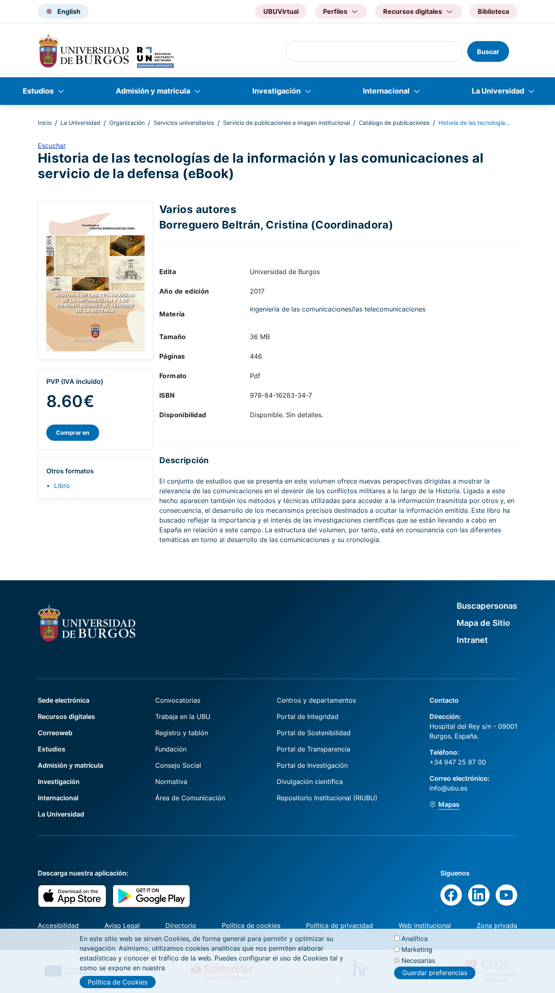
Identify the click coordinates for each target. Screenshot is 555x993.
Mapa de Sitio (483, 623)
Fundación (170, 749)
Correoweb (55, 733)
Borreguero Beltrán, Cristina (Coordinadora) (276, 224)
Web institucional (425, 925)
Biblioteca (493, 11)
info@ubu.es (448, 788)
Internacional (386, 91)
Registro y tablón (181, 733)
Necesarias (418, 960)
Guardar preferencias (434, 973)
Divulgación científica (310, 781)
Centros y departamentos (316, 700)
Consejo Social (178, 765)
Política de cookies (251, 925)
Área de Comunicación (190, 798)
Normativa (171, 781)
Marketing (416, 949)
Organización (127, 122)
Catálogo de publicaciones (394, 122)
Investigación (276, 91)
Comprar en (72, 432)
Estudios (38, 91)
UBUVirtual (281, 11)
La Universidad (498, 91)
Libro (62, 485)
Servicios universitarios (184, 122)
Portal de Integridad (307, 716)
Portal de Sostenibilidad (314, 733)
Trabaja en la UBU (182, 716)
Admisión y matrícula (153, 91)
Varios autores (197, 209)
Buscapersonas (487, 606)
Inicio (45, 122)
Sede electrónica (63, 700)
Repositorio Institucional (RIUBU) (327, 798)
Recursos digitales (66, 716)
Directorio (180, 925)
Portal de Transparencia (313, 749)
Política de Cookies (117, 982)
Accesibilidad (58, 925)
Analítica (414, 938)
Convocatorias (177, 700)
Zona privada (497, 925)
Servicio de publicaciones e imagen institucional (286, 122)
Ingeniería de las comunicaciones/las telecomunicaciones (337, 309)
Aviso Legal (122, 925)
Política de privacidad (339, 925)
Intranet (472, 640)
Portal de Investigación (312, 765)
